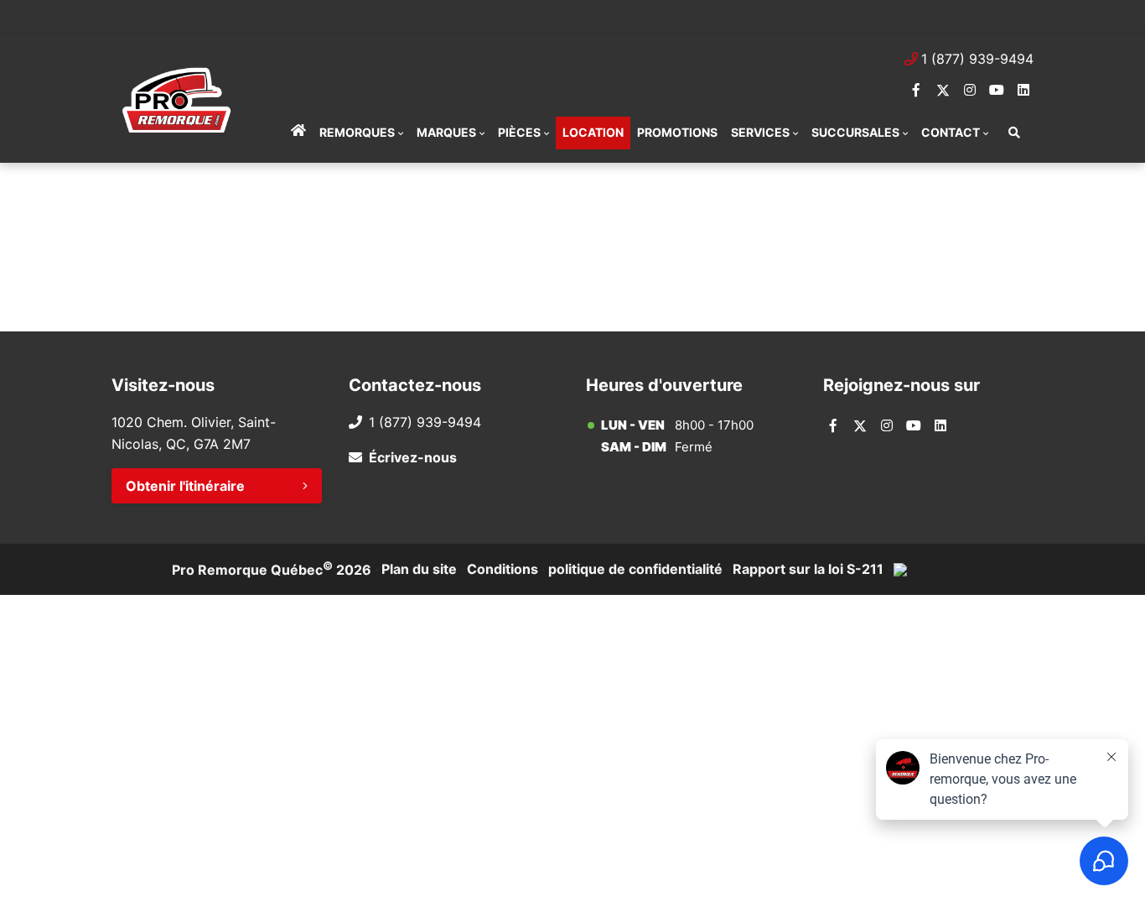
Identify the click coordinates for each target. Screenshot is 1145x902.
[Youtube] (997, 90)
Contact (950, 132)
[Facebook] (916, 90)
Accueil (298, 133)
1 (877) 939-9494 (977, 58)
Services (760, 132)
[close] (1017, 14)
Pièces (519, 132)
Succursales (855, 132)
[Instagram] (970, 90)
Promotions (677, 132)
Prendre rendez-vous (321, 16)
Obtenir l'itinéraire (185, 485)
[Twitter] (943, 90)
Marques (446, 132)
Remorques (357, 132)
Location (593, 132)
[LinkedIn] (1023, 90)
